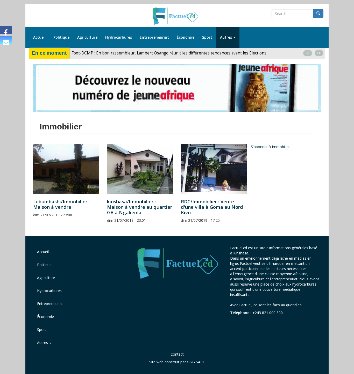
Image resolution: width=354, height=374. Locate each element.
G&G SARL (196, 361)
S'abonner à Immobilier (270, 146)
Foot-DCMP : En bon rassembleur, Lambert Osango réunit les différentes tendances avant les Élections (169, 53)
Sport (207, 37)
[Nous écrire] (6, 40)
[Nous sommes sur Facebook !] (6, 30)
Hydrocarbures (118, 37)
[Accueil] (177, 16)
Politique (61, 37)
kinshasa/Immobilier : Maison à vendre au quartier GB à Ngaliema (139, 207)
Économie (185, 37)
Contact (177, 354)
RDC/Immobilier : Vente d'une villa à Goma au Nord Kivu (212, 207)
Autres (226, 37)
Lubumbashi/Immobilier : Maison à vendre (61, 204)
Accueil (39, 37)
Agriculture (87, 37)
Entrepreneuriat (154, 37)
